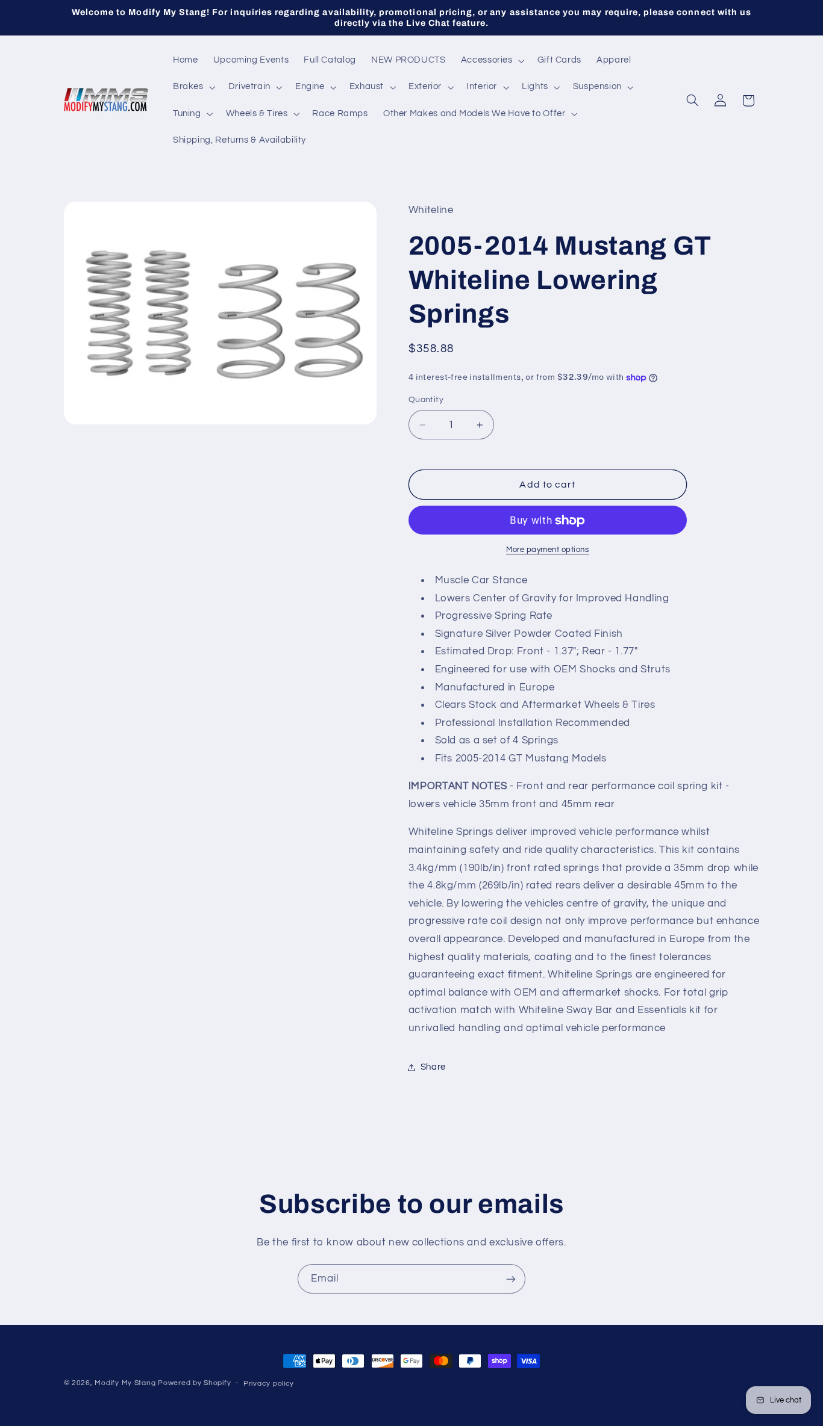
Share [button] (433, 1066)
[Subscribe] (511, 1279)
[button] (491, 61)
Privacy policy (268, 1383)
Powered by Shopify (194, 1383)
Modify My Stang (125, 1383)
